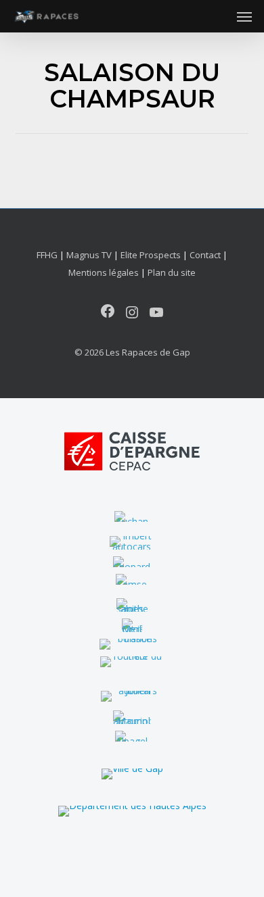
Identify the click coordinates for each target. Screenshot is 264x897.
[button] (244, 16)
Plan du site (172, 272)
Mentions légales (103, 272)
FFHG (47, 255)
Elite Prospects (150, 255)
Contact (205, 255)
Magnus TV (89, 255)
